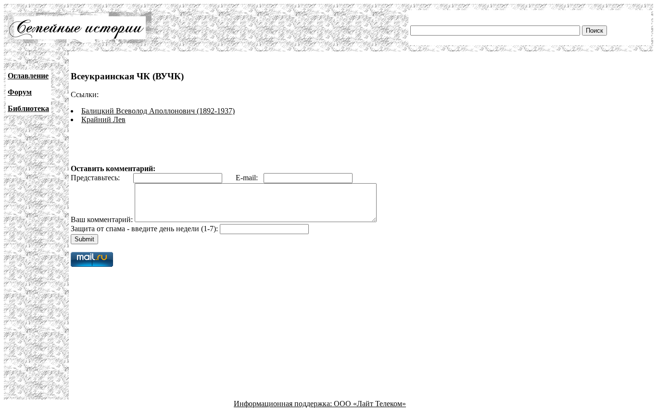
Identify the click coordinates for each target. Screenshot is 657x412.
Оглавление (28, 76)
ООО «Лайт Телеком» (370, 404)
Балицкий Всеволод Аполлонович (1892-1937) (158, 111)
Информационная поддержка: (284, 404)
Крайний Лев (103, 119)
